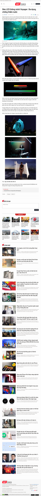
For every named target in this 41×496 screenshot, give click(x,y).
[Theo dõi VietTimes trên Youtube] (35, 490)
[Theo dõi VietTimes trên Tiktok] (36, 490)
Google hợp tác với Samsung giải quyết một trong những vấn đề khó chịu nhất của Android (27, 433)
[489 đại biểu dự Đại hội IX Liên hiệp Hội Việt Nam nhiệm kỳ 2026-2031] (25, 219)
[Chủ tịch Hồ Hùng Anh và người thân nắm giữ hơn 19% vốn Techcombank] (35, 219)
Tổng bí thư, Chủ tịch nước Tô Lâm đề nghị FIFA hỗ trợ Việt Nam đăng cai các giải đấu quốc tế (35, 238)
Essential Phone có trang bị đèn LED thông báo (12, 190)
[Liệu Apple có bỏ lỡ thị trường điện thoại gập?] (9, 251)
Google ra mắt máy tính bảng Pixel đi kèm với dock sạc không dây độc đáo (27, 260)
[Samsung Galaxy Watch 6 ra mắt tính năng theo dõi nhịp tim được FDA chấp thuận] (9, 400)
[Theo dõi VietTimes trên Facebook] (31, 490)
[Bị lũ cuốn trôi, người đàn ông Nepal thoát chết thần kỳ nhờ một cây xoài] (16, 219)
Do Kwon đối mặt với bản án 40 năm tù (26, 420)
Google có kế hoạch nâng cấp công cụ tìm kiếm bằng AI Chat (27, 443)
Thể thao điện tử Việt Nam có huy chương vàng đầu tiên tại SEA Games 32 (27, 466)
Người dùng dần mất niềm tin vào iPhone (27, 363)
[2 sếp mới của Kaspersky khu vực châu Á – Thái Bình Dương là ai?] (9, 457)
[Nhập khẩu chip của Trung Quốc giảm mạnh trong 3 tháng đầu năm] (9, 309)
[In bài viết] (33, 14)
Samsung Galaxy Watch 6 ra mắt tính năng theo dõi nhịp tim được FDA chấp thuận (27, 398)
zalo (33, 490)
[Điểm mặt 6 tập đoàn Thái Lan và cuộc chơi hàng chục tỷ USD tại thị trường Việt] (25, 232)
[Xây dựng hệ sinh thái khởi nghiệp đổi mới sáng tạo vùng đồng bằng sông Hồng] (9, 332)
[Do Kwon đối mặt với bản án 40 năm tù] (9, 423)
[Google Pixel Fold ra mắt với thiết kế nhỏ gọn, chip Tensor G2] (9, 274)
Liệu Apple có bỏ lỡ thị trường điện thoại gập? (27, 249)
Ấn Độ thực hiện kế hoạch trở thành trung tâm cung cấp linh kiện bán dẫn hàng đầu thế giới (27, 295)
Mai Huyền (5, 14)
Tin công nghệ (6, 245)
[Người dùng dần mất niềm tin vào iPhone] (9, 366)
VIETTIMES (20, 3)
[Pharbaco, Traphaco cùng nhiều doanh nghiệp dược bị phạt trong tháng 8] (16, 232)
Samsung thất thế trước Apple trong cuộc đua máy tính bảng (27, 386)
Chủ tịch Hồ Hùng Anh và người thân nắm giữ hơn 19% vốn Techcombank (35, 225)
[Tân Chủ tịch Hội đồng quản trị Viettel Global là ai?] (9, 355)
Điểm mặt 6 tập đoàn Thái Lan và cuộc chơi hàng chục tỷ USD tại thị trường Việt (25, 237)
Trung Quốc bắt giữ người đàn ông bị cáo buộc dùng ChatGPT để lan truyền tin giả (27, 318)
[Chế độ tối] (34, 3)
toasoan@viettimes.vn (35, 484)
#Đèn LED (13, 194)
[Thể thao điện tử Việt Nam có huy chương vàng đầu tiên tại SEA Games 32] (9, 469)
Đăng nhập (38, 3)
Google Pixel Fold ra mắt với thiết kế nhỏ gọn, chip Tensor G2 (27, 271)
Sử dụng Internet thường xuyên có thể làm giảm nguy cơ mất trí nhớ (27, 409)
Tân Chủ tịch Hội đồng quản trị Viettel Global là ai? (26, 352)
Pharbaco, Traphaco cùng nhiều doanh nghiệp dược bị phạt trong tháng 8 (15, 237)
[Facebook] (31, 14)
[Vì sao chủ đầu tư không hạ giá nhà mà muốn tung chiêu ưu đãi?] (6, 232)
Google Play (37, 495)
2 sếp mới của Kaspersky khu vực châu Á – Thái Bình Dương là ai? (27, 455)
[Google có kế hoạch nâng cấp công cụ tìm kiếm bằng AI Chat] (9, 446)
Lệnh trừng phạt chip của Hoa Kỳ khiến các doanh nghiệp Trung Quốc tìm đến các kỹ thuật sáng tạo (27, 284)
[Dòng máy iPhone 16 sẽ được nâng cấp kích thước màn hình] (9, 378)
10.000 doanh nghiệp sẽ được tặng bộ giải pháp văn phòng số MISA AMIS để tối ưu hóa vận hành (28, 341)
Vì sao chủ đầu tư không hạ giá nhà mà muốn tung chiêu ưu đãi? (6, 237)
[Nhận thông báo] (31, 3)
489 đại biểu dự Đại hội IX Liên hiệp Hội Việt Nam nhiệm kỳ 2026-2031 (24, 225)
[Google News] (37, 14)
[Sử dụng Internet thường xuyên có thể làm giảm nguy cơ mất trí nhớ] (9, 412)
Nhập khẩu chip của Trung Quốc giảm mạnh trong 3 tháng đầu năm (28, 306)
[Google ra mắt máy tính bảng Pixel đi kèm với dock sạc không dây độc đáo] (9, 263)
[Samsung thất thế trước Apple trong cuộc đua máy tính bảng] (9, 389)
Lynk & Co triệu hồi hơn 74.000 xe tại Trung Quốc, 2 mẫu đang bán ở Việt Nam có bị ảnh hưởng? (6, 225)
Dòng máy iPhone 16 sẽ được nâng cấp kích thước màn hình (27, 375)
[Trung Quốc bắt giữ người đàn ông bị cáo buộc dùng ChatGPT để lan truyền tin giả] (9, 321)
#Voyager (8, 194)
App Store (33, 495)
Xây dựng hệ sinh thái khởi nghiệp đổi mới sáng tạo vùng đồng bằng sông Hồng (27, 329)
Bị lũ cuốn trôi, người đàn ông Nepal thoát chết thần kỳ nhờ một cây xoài (15, 225)
